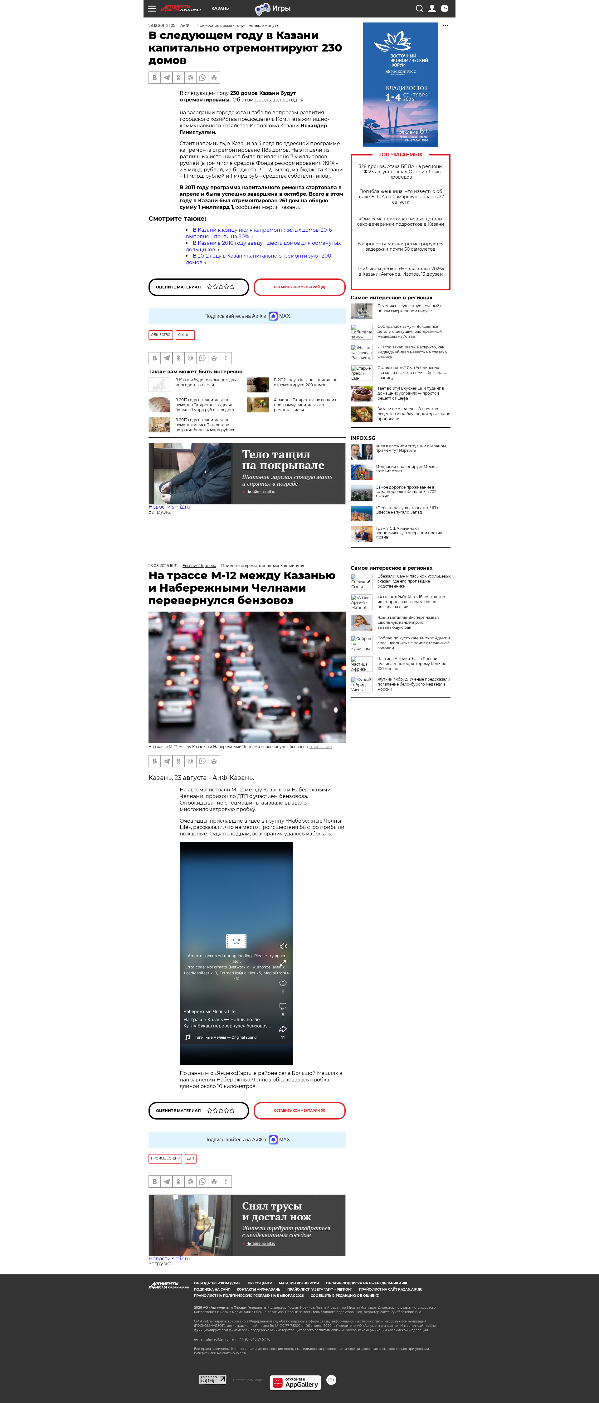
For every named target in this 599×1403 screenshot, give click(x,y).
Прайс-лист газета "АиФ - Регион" (319, 1289)
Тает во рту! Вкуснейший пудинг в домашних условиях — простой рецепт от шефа (410, 393)
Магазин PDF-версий (299, 1283)
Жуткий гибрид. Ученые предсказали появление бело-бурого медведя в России (413, 684)
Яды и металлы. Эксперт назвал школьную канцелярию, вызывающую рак (408, 622)
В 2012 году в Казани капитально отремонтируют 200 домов (306, 382)
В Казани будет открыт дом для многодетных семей (205, 382)
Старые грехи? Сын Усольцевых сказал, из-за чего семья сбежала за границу (412, 372)
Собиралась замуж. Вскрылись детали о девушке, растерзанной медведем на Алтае (409, 331)
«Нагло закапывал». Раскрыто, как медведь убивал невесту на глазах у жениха (412, 352)
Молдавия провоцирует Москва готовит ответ (407, 469)
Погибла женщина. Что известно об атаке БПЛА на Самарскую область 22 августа (401, 197)
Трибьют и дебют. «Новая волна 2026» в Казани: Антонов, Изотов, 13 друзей (400, 271)
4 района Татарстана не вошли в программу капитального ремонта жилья (305, 404)
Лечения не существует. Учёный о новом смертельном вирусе (410, 308)
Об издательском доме (217, 1283)
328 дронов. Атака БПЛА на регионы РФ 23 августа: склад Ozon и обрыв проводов (400, 172)
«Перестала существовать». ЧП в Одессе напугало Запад (407, 510)
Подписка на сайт (212, 1289)
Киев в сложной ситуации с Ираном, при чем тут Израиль (411, 448)
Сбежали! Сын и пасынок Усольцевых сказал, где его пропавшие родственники (413, 581)
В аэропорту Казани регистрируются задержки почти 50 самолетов (401, 246)
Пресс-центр (260, 1283)
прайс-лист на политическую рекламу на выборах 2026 (249, 1296)
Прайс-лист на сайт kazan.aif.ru (390, 1289)
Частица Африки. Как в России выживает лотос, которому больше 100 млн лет (411, 663)
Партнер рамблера (248, 1380)
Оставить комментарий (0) (299, 287)
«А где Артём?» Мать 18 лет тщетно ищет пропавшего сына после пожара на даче (411, 601)
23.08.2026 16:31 (163, 565)
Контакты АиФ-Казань (258, 1289)
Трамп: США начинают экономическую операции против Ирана (409, 532)
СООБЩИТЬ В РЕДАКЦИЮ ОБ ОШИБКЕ (345, 1296)
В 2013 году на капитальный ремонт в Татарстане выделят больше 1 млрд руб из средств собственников (204, 407)
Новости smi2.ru (169, 507)
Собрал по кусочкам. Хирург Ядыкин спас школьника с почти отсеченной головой (413, 643)
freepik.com (320, 746)
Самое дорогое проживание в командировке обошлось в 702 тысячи (406, 491)
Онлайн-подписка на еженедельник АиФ (366, 1283)
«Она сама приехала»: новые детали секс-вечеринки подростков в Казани (400, 221)
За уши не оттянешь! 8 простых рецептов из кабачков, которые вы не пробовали (413, 413)
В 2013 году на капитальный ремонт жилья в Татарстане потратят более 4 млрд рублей (205, 424)
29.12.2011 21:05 (162, 25)
